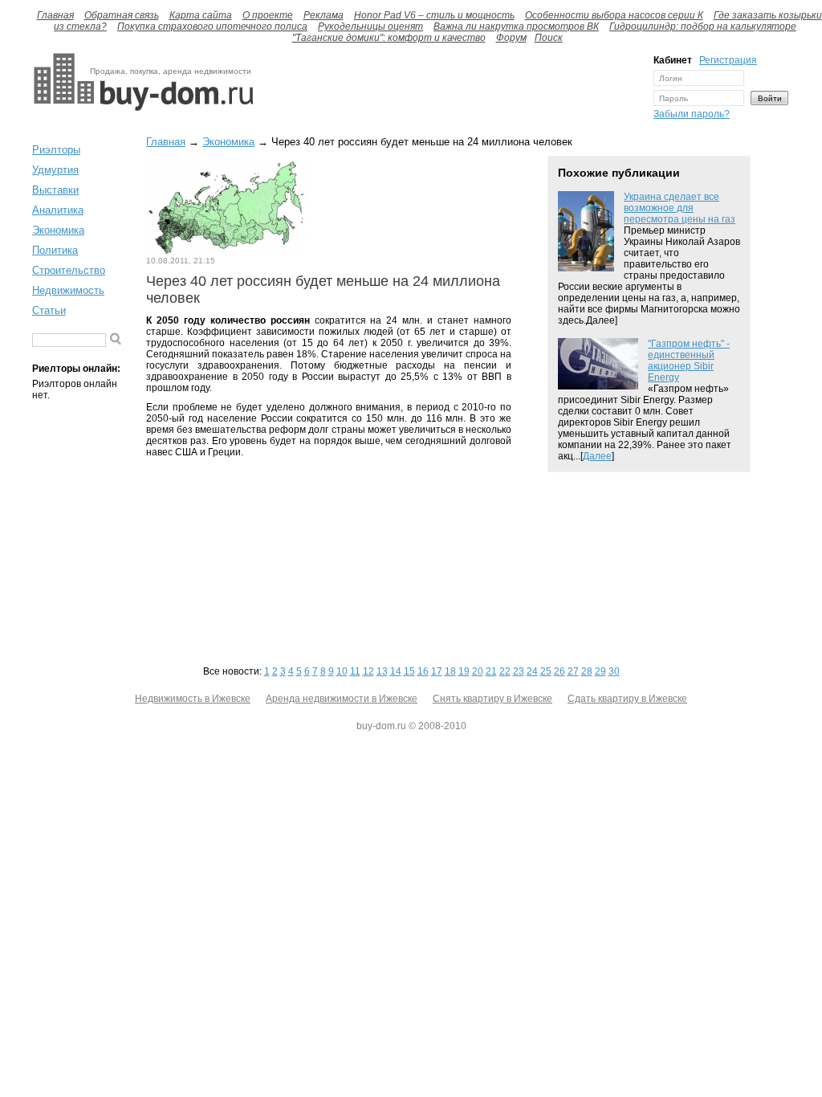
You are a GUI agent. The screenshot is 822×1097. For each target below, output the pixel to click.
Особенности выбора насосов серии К (614, 15)
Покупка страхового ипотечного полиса (212, 26)
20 (477, 671)
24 (532, 671)
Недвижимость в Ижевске (192, 698)
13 (382, 671)
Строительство (68, 270)
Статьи (49, 310)
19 (464, 671)
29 (600, 671)
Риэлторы (56, 150)
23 (518, 671)
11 (355, 671)
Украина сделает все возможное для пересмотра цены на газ (679, 208)
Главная (55, 15)
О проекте (267, 15)
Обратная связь (121, 15)
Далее (597, 456)
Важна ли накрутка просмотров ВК (516, 26)
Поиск (549, 37)
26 (559, 671)
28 (586, 671)
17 (436, 671)
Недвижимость (68, 290)
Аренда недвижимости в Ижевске (341, 698)
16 (423, 671)
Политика (55, 250)
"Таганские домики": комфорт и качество (389, 37)
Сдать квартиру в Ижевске (627, 698)
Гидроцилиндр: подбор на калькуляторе (702, 26)
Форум (511, 37)
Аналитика (57, 210)
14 (395, 671)
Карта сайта (200, 15)
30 (614, 671)
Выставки (55, 190)
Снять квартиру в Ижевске (492, 698)
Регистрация (728, 60)
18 (450, 671)
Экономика (58, 230)
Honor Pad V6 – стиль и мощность (434, 15)
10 (342, 671)
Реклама (323, 15)
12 (368, 671)
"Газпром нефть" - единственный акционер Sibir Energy (689, 360)
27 (573, 671)
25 (545, 671)
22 (505, 671)
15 (409, 671)
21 (491, 671)
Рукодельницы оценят (370, 26)
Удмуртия (55, 170)
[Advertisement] (449, 91)
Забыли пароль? (691, 114)
